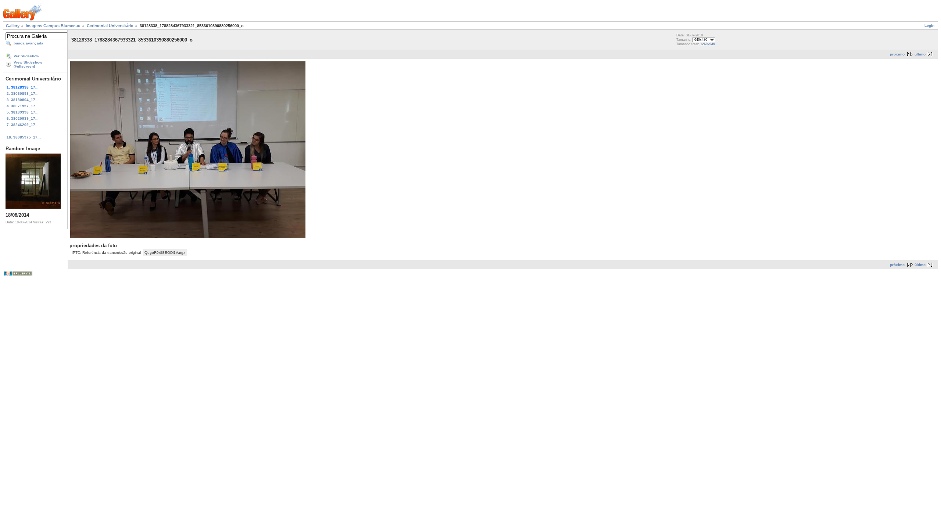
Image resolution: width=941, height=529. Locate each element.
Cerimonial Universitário (110, 26)
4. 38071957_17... (23, 106)
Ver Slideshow (26, 56)
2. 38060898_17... (23, 93)
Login (929, 26)
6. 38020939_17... (23, 118)
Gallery (12, 26)
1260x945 (707, 44)
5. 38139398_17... (23, 112)
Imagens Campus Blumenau (53, 26)
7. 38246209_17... (23, 125)
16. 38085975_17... (24, 137)
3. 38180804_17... (23, 100)
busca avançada (28, 43)
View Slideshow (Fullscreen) (28, 64)
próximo (897, 54)
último (920, 54)
